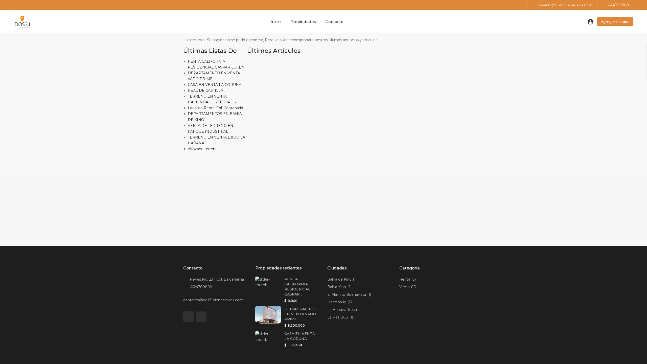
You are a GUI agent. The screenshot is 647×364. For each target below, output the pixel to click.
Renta (404, 279)
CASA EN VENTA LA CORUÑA (214, 84)
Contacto (334, 21)
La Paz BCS (337, 317)
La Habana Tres (341, 309)
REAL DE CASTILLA (205, 90)
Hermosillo (336, 302)
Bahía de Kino (339, 279)
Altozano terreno (203, 149)
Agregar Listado (615, 21)
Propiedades (303, 21)
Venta (404, 287)
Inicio (276, 21)
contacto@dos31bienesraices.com (213, 300)
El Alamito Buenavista (346, 294)
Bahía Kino (336, 287)
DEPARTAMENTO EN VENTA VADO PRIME (300, 314)
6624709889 (618, 5)
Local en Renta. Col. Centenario (215, 108)
